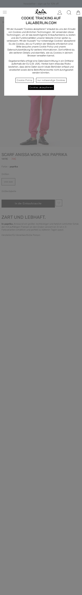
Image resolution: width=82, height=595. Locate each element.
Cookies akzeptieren (41, 87)
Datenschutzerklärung (18, 49)
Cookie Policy (24, 80)
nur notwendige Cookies (51, 80)
